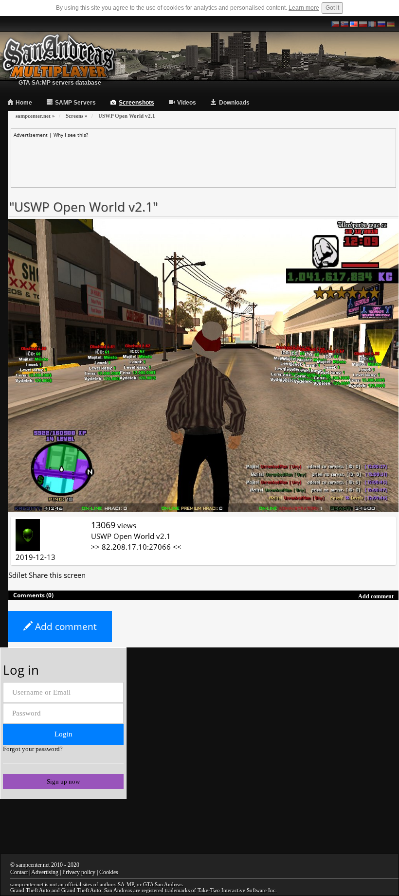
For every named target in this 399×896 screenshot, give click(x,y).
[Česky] (335, 23)
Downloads (234, 102)
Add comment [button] (376, 596)
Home (24, 102)
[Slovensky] (344, 23)
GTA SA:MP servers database (59, 82)
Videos (186, 102)
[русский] (381, 23)
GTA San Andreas (162, 884)
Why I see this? (71, 134)
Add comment (65, 626)
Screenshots (136, 102)
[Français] (372, 23)
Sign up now (63, 781)
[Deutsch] (391, 23)
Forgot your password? (33, 749)
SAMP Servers (75, 102)
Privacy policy (78, 872)
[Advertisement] (203, 160)
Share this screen (57, 575)
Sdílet (17, 575)
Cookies (108, 872)
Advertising (44, 872)
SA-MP (126, 884)
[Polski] (363, 23)
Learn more (304, 7)
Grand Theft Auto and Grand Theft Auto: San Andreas (71, 890)
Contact (19, 872)
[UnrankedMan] (28, 534)
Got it (332, 7)
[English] (354, 23)
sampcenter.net (33, 864)
